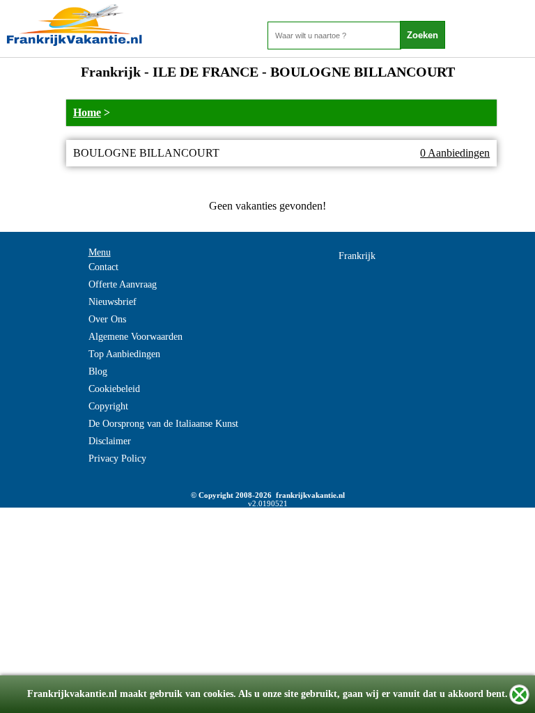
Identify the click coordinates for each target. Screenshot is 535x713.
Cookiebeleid (114, 389)
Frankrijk (357, 256)
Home (87, 112)
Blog (97, 371)
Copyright (108, 406)
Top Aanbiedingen (124, 354)
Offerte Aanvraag (122, 284)
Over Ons (107, 319)
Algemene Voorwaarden (135, 336)
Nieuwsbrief (112, 302)
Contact (103, 267)
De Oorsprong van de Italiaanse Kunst (163, 423)
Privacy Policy (117, 458)
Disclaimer (109, 441)
